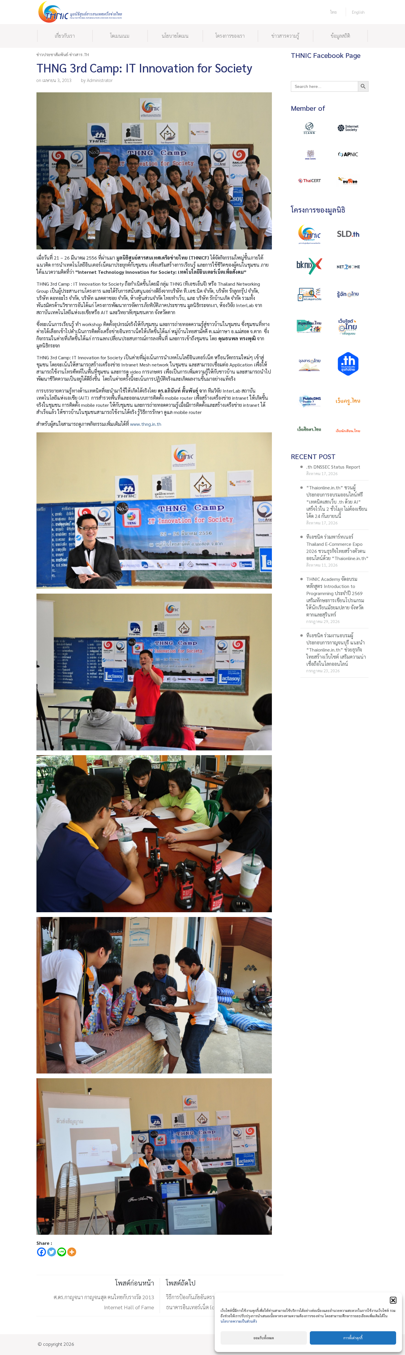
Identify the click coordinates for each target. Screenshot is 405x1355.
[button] (393, 1300)
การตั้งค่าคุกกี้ (353, 1338)
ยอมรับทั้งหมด (263, 1338)
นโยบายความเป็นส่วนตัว (239, 1321)
